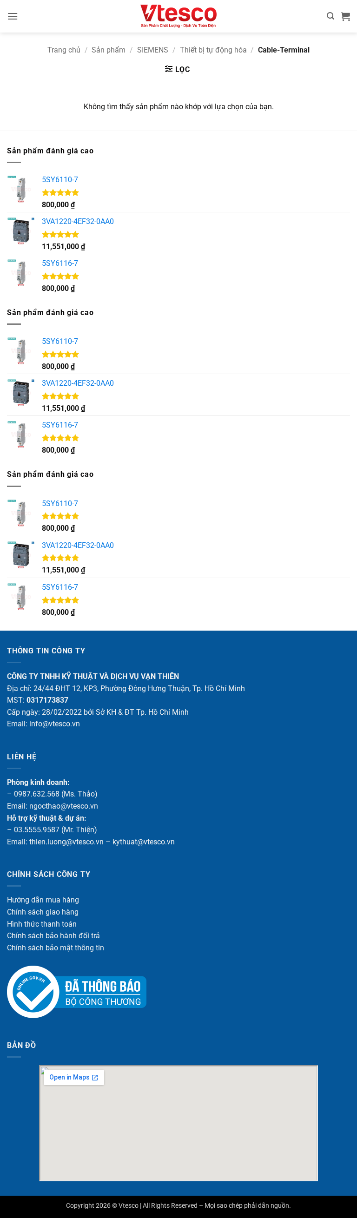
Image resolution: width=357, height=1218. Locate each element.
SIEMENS (152, 50)
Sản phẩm (109, 50)
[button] (12, 16)
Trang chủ (63, 50)
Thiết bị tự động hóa (213, 50)
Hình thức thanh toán (42, 924)
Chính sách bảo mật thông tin (55, 947)
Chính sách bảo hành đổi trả (53, 935)
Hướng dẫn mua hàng (43, 899)
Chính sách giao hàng (43, 912)
